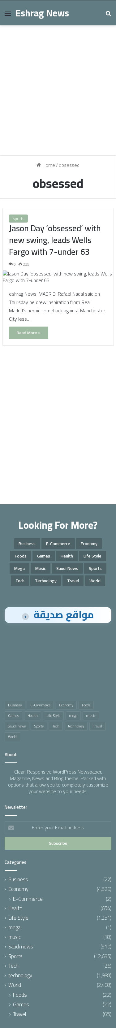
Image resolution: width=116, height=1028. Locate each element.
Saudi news (67, 568)
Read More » (29, 333)
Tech (19, 581)
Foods (21, 556)
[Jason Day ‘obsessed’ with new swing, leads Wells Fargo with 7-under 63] (58, 277)
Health (67, 556)
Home (48, 165)
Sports (18, 218)
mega (19, 568)
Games (43, 556)
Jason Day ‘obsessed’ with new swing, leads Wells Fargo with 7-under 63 (55, 239)
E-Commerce (58, 544)
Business (27, 544)
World (95, 581)
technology (46, 581)
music (40, 568)
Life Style (92, 556)
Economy (89, 544)
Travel (73, 581)
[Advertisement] (58, 93)
